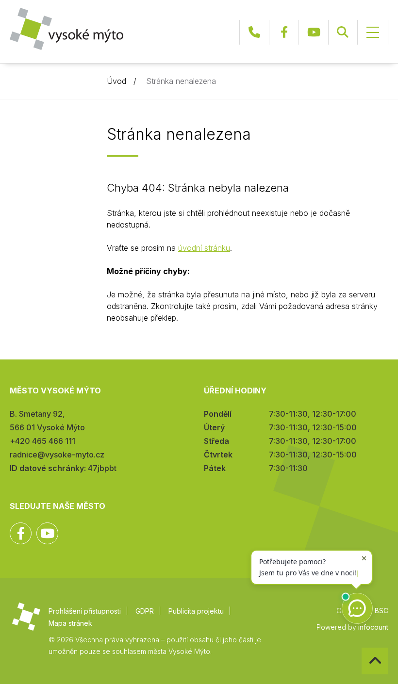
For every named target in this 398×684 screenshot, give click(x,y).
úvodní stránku (204, 248)
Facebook (283, 32)
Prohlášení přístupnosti (85, 611)
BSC (381, 610)
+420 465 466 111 (254, 32)
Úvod (116, 81)
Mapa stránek (70, 623)
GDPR (144, 611)
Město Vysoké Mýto (66, 29)
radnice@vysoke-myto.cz (57, 454)
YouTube (313, 32)
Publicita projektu (196, 611)
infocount (373, 627)
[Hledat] (342, 32)
